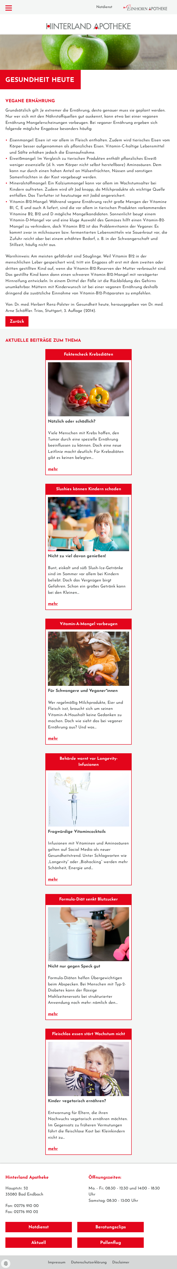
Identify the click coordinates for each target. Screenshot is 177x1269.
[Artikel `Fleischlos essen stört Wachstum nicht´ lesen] (88, 1095)
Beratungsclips (110, 1227)
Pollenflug (110, 1243)
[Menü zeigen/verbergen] (8, 8)
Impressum (56, 1262)
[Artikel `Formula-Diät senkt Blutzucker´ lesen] (88, 960)
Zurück (17, 321)
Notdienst (104, 7)
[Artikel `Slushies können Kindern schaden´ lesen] (88, 550)
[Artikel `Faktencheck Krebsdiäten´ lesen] (88, 415)
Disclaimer (120, 1262)
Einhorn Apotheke (149, 7)
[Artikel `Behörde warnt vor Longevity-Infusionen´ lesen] (88, 826)
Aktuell (38, 1243)
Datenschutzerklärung (89, 1262)
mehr (53, 469)
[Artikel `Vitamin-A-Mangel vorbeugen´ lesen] (88, 685)
